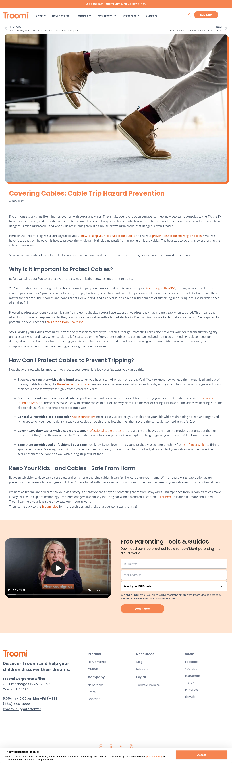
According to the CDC (160, 288)
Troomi (47, 506)
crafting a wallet (194, 445)
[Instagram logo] (101, 746)
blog (55, 506)
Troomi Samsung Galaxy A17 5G (125, 4)
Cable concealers (84, 417)
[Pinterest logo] (131, 746)
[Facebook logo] (111, 746)
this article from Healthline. (65, 322)
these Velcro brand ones (73, 384)
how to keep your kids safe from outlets (107, 236)
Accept (201, 754)
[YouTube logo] (121, 746)
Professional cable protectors (106, 431)
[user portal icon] (189, 15)
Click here (165, 497)
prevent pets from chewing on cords (176, 236)
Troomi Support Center (22, 709)
